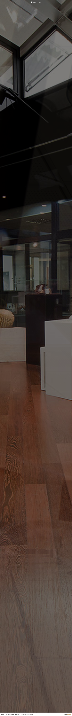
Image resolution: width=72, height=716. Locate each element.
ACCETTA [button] (69, 714)
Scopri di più (65, 714)
